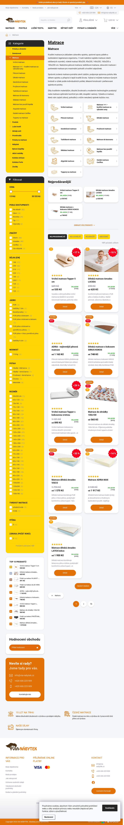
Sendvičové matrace (20, 82)
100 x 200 (18, 429)
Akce (16, 213)
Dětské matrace (19, 78)
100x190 (17, 494)
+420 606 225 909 (23, 681)
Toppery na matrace (20, 118)
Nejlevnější (75, 237)
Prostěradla (16, 136)
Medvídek (18, 383)
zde (83, 2)
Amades (18, 241)
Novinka (17, 217)
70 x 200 (17, 454)
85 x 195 (18, 465)
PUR (16, 305)
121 (16, 287)
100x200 (17, 483)
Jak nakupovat (52, 8)
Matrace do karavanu (21, 95)
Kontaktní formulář (103, 791)
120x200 (17, 486)
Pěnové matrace (19, 73)
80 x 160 (18, 414)
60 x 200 (17, 450)
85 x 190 (18, 461)
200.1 (16, 280)
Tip (16, 220)
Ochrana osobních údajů (15, 782)
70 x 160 (18, 411)
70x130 (17, 403)
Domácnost (16, 53)
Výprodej (17, 224)
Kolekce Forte (17, 162)
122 (16, 291)
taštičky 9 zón (19, 341)
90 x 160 (18, 468)
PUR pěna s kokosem (22, 316)
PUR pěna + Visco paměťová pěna (25, 335)
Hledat (68, 20)
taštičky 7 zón (19, 308)
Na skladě (18, 210)
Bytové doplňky (18, 149)
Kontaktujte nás (25, 694)
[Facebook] (93, 782)
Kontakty (25, 8)
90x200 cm (18, 396)
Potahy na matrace (19, 140)
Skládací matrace (19, 100)
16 (91, 604)
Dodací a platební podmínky (16, 792)
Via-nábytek (19, 249)
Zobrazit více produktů (83, 225)
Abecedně (104, 237)
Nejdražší (90, 237)
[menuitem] (11, 28)
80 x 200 (18, 421)
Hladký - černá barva (22, 372)
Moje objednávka (12, 8)
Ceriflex (17, 245)
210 (16, 269)
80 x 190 (17, 458)
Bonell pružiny (19, 312)
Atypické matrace (19, 109)
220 (16, 273)
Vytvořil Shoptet (94, 822)
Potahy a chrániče (19, 49)
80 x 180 (18, 418)
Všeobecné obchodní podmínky (13, 787)
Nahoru (58, 595)
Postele (15, 122)
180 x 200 (18, 443)
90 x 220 (17, 479)
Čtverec (17, 379)
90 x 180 (18, 472)
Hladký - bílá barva (21, 368)
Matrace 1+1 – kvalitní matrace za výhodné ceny (26, 68)
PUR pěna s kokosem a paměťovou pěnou (21, 328)
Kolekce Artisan (18, 158)
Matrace (15, 58)
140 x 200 (18, 436)
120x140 (17, 490)
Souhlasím (109, 808)
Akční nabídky (17, 153)
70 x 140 (18, 407)
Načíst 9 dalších (83, 586)
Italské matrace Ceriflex (22, 113)
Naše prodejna (37, 8)
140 (16, 277)
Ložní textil (16, 127)
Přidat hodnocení (18, 647)
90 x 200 (18, 425)
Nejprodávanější (57, 237)
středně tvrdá (19, 507)
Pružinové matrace (20, 87)
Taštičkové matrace (20, 91)
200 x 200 (18, 447)
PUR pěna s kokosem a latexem (24, 321)
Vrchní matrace (18, 62)
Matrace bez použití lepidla (23, 104)
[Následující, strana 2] (84, 604)
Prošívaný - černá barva (23, 375)
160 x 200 (18, 440)
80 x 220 (17, 476)
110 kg (17, 354)
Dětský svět (16, 131)
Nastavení (48, 817)
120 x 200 (18, 432)
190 (16, 262)
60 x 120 (18, 400)
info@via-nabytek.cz (24, 675)
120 (16, 284)
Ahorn (17, 238)
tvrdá (16, 511)
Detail (65, 307)
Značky (15, 167)
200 (16, 266)
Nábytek (15, 144)
